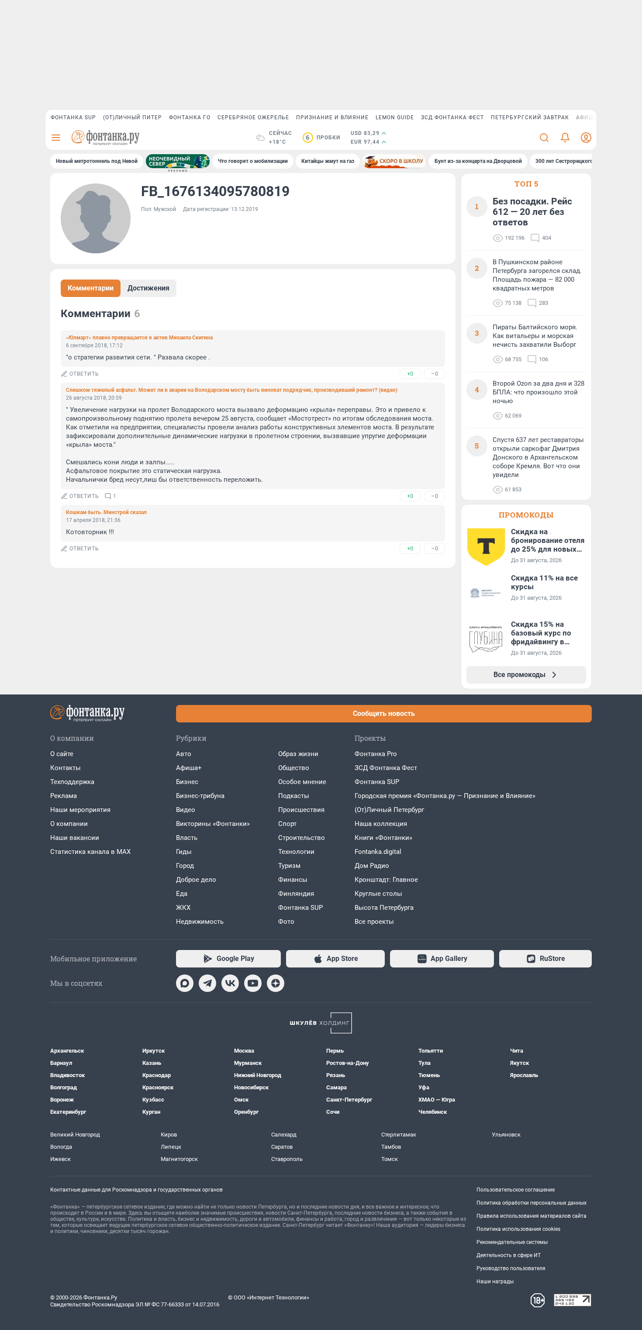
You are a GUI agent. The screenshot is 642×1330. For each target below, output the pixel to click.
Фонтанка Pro (376, 754)
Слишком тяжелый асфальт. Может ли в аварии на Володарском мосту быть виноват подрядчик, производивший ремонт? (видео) (231, 390)
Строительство (301, 838)
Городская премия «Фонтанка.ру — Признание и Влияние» (445, 796)
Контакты (65, 768)
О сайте (61, 754)
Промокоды (526, 515)
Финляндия (296, 894)
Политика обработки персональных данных (531, 1203)
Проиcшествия (301, 810)
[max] (184, 983)
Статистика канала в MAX (90, 852)
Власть (186, 838)
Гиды (184, 852)
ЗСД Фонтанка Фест (452, 117)
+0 (410, 373)
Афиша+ (189, 768)
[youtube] (253, 983)
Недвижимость (200, 922)
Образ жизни (298, 754)
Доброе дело (196, 880)
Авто (183, 754)
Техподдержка (72, 782)
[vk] (230, 983)
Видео (185, 810)
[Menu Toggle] (55, 137)
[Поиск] (544, 137)
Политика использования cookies (518, 1229)
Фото (286, 922)
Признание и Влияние (332, 117)
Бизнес (187, 782)
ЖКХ (183, 908)
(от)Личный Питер (132, 117)
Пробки (323, 138)
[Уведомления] (565, 137)
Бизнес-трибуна (200, 796)
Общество (293, 768)
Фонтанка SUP (73, 117)
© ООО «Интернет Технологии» (268, 1297)
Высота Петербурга (384, 908)
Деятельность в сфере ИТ (508, 1255)
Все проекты (374, 922)
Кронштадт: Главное (386, 880)
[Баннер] (177, 161)
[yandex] (275, 983)
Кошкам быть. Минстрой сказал (106, 512)
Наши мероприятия (80, 810)
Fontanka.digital (378, 852)
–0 (434, 373)
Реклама (63, 796)
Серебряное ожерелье (253, 117)
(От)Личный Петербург (389, 810)
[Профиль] (586, 137)
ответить (84, 374)
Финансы (292, 880)
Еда (181, 894)
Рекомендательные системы (512, 1242)
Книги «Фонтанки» (383, 838)
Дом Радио (372, 866)
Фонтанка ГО (190, 117)
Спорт (287, 824)
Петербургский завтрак (530, 117)
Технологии (296, 852)
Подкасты (293, 796)
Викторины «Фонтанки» (213, 824)
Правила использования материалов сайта (531, 1216)
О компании (69, 824)
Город (185, 866)
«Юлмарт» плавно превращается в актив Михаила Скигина (139, 338)
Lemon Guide (395, 117)
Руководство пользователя (510, 1268)
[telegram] (207, 983)
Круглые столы (378, 894)
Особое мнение (302, 782)
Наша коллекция (381, 824)
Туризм (289, 866)
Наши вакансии (74, 838)
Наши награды (495, 1281)
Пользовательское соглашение (515, 1190)
